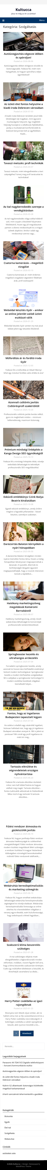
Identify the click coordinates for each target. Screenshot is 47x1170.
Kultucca (23, 9)
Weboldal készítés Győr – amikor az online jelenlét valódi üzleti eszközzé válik (23, 313)
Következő (26, 1033)
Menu (42, 20)
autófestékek (7, 1153)
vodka (14, 1153)
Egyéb (7, 1122)
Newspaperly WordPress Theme (28, 1165)
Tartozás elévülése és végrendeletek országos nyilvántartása (23, 770)
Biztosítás (9, 1116)
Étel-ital (8, 1127)
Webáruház (9, 1139)
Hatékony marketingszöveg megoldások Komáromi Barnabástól (23, 607)
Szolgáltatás (10, 1133)
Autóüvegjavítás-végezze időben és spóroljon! (22, 1071)
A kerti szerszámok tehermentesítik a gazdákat (22, 1094)
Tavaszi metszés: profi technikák (23, 163)
